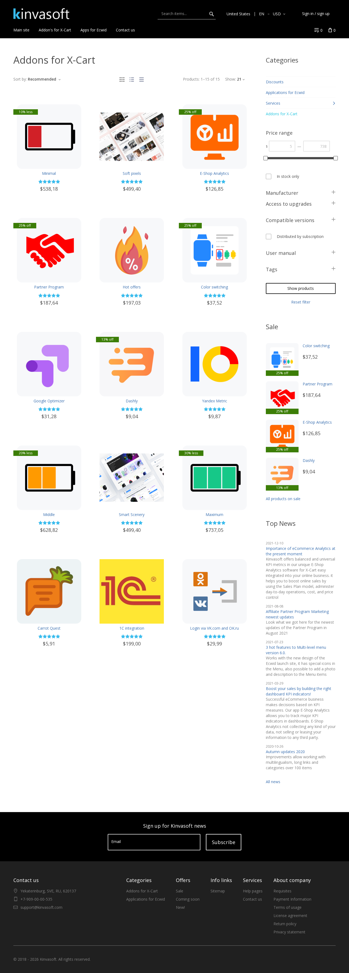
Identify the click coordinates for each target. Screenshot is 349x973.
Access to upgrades (289, 204)
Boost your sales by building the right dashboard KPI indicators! (298, 691)
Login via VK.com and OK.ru (214, 628)
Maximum (214, 514)
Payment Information (292, 899)
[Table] (141, 79)
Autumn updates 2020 (285, 751)
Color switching (214, 287)
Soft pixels (132, 173)
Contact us (252, 899)
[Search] (211, 13)
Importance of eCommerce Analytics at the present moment (300, 551)
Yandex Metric (214, 400)
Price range (279, 132)
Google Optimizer (49, 400)
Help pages (253, 891)
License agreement (290, 915)
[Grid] (122, 79)
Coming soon (188, 899)
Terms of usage (287, 907)
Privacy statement (289, 931)
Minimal (49, 173)
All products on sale (283, 498)
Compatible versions (290, 220)
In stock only (288, 176)
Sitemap (217, 891)
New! (180, 907)
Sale (179, 891)
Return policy (284, 923)
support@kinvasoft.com (41, 907)
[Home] (41, 13)
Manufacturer (282, 193)
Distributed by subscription (300, 236)
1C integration (131, 628)
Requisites (282, 891)
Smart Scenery (132, 514)
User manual (281, 253)
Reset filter (300, 302)
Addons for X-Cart (142, 891)
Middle (49, 514)
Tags (271, 269)
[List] (132, 79)
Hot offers (132, 287)
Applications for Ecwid (145, 899)
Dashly (132, 400)
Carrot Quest (49, 628)
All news (273, 781)
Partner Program (49, 287)
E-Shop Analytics (214, 173)
